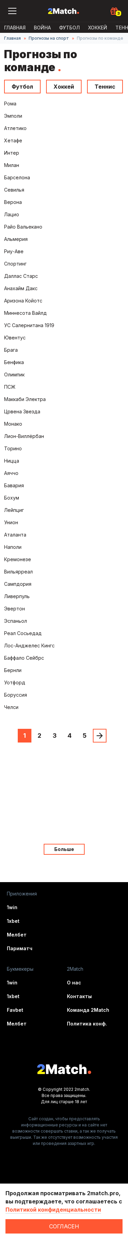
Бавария (14, 485)
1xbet (13, 921)
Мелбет (17, 935)
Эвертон (14, 608)
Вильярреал (18, 572)
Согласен (64, 1226)
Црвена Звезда (22, 411)
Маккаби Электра (25, 399)
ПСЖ (9, 387)
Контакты (79, 996)
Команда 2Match (88, 1010)
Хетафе (13, 140)
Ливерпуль (17, 596)
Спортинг (15, 264)
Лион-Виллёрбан (24, 436)
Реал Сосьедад (23, 633)
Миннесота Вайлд (25, 313)
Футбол (69, 27)
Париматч (19, 948)
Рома (10, 103)
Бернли (13, 670)
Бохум (11, 498)
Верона (13, 202)
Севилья (14, 190)
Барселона (17, 177)
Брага (11, 350)
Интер (11, 153)
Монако (13, 424)
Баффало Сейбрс (24, 658)
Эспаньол (15, 621)
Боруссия (15, 695)
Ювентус (15, 337)
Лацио (11, 214)
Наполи (13, 547)
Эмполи (13, 116)
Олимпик (14, 374)
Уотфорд (14, 682)
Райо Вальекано (23, 227)
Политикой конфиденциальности (53, 1209)
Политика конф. (87, 1024)
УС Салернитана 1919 (29, 325)
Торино (13, 448)
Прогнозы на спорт (49, 38)
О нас (74, 982)
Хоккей (97, 27)
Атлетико (15, 128)
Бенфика (14, 362)
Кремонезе (17, 559)
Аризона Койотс (23, 301)
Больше (64, 849)
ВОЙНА (42, 27)
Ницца (11, 461)
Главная (15, 27)
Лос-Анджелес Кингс (29, 645)
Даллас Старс (21, 276)
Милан (11, 165)
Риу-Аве (14, 251)
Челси (11, 707)
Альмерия (16, 239)
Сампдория (17, 584)
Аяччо (11, 473)
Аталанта (15, 535)
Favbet (15, 1010)
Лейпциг (14, 510)
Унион (11, 522)
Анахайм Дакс (21, 288)
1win (12, 907)
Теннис (105, 86)
